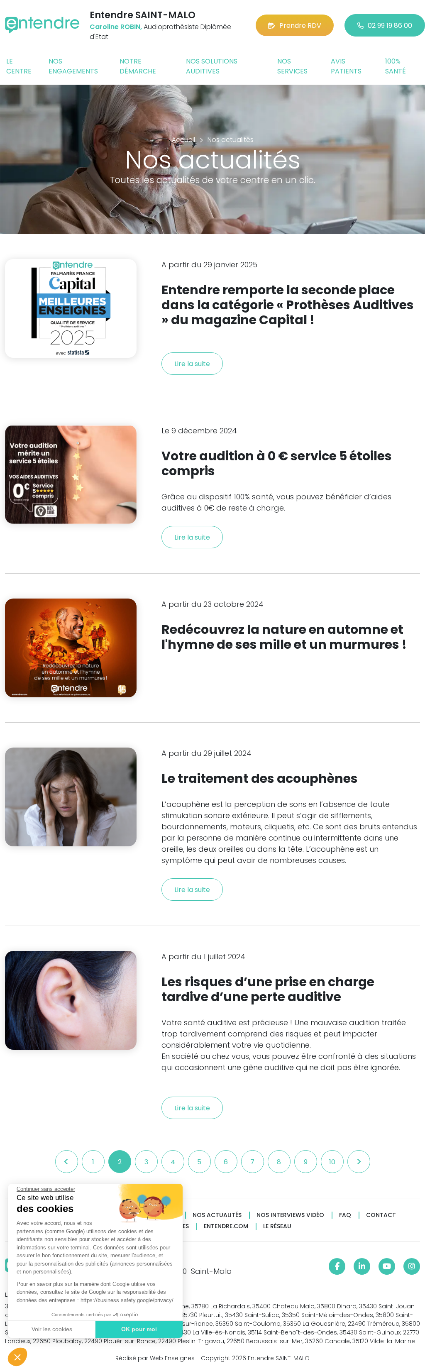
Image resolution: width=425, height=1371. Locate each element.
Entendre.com (226, 1226)
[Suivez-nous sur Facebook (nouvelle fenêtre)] (337, 1266)
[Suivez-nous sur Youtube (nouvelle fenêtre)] (387, 1266)
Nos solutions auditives (211, 66)
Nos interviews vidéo (290, 1215)
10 (332, 1162)
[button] (17, 1357)
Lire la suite (192, 364)
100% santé (395, 66)
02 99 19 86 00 (390, 25)
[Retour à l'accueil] (42, 25)
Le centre (19, 66)
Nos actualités (217, 1215)
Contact (381, 1215)
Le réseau (277, 1226)
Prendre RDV (300, 25)
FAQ (345, 1215)
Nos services (292, 66)
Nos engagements (73, 66)
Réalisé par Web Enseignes (155, 1358)
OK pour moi (139, 1329)
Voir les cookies (52, 1329)
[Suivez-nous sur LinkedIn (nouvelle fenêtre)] (362, 1266)
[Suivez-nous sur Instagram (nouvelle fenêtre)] (411, 1266)
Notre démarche (138, 66)
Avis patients (346, 66)
